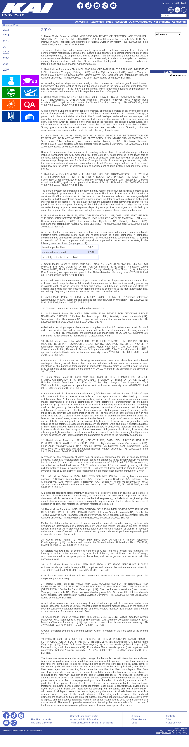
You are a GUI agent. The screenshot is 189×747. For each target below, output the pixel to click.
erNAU (175, 3)
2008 (6, 64)
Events (168, 71)
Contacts (170, 716)
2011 (6, 46)
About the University (41, 719)
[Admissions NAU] (11, 80)
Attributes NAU (173, 722)
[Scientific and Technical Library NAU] (11, 92)
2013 (6, 35)
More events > (178, 75)
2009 (6, 58)
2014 (6, 29)
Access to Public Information (84, 719)
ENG (177, 10)
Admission (179, 21)
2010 (15, 25)
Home (6, 25)
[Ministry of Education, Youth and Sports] (11, 116)
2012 (6, 41)
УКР (171, 10)
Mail (183, 3)
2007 (6, 69)
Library (165, 3)
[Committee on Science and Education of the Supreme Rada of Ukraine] (30, 116)
